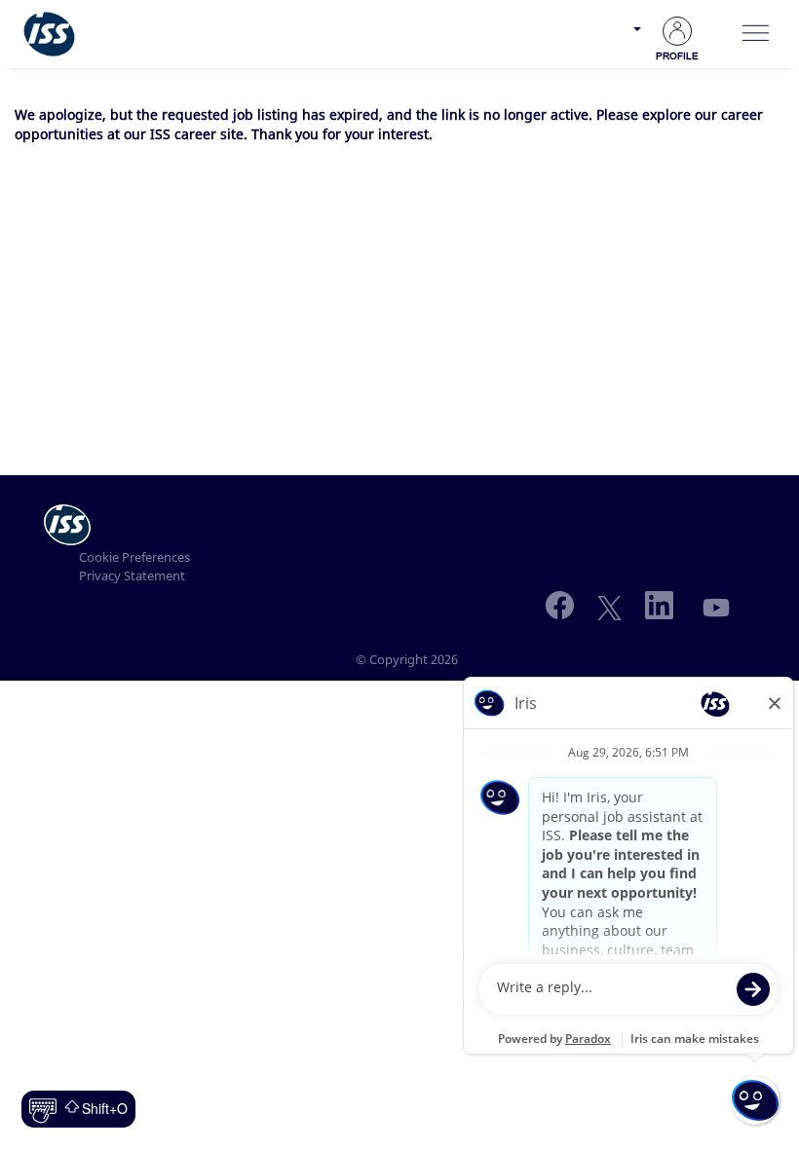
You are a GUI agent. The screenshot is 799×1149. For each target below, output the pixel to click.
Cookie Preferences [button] (134, 557)
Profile (677, 56)
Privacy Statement (132, 575)
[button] (755, 34)
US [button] (616, 41)
